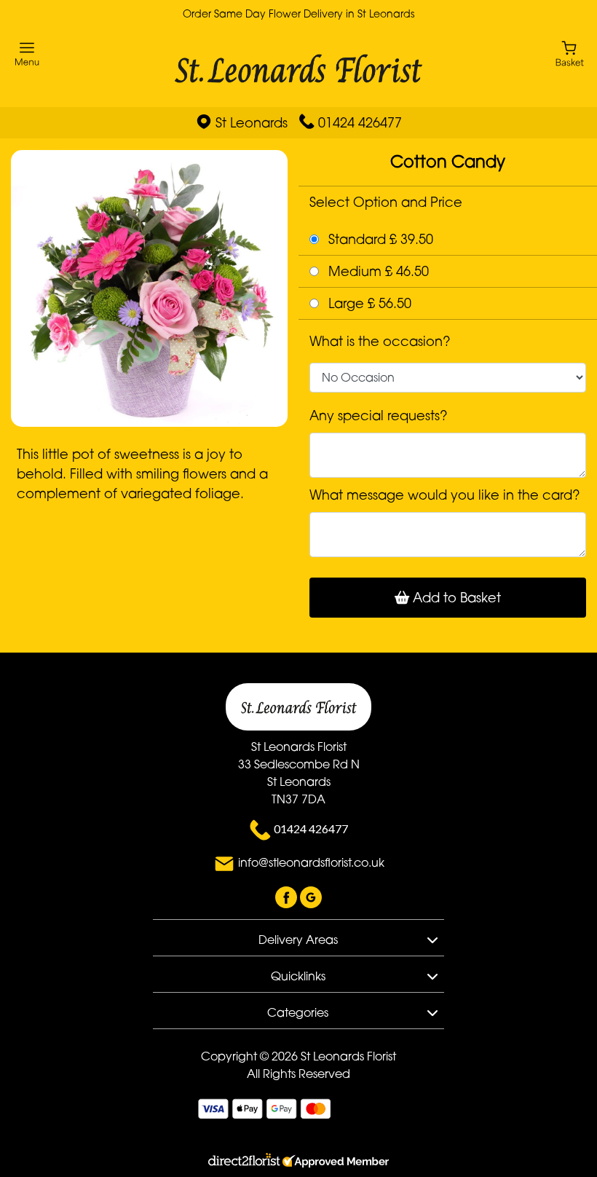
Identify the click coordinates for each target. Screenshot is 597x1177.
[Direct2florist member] (298, 1161)
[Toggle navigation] (27, 54)
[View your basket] (569, 53)
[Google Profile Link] (311, 896)
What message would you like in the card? (444, 495)
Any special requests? (378, 415)
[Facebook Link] (287, 896)
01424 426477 (360, 122)
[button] (298, 937)
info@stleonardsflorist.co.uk (311, 862)
